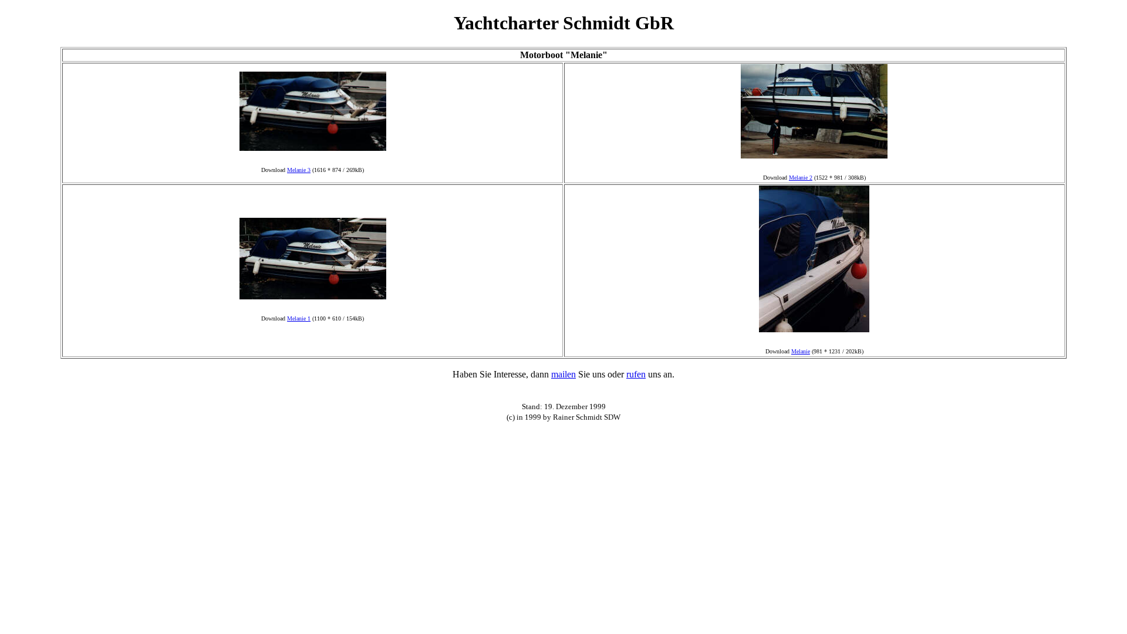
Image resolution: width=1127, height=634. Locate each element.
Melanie (800, 351)
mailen (563, 374)
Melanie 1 (299, 318)
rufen (636, 374)
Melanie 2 (800, 177)
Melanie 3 (299, 170)
